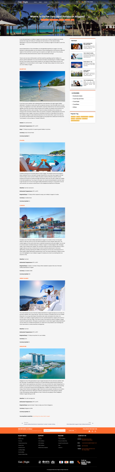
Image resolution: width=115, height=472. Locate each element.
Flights (40, 2)
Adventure (73, 116)
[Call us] (79, 462)
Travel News (85, 118)
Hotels (45, 2)
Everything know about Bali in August (41, 416)
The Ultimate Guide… (88, 53)
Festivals (91, 116)
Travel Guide (78, 118)
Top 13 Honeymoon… (88, 80)
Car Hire (51, 2)
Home (35, 2)
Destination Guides (84, 116)
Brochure (57, 2)
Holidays (72, 118)
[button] (62, 2)
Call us (83, 460)
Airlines (78, 116)
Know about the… (88, 62)
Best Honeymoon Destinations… (87, 44)
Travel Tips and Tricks (75, 120)
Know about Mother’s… (86, 71)
